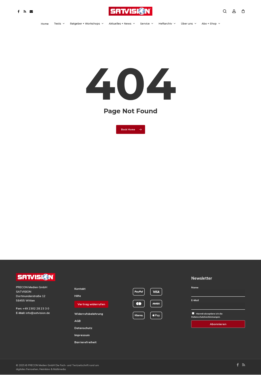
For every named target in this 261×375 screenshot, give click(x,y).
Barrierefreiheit (85, 342)
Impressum (82, 335)
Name (194, 287)
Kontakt (80, 288)
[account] (234, 11)
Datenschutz (83, 328)
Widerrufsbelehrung (88, 314)
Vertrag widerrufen (91, 304)
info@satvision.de (38, 313)
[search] (225, 11)
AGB (77, 321)
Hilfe (77, 296)
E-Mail (195, 300)
